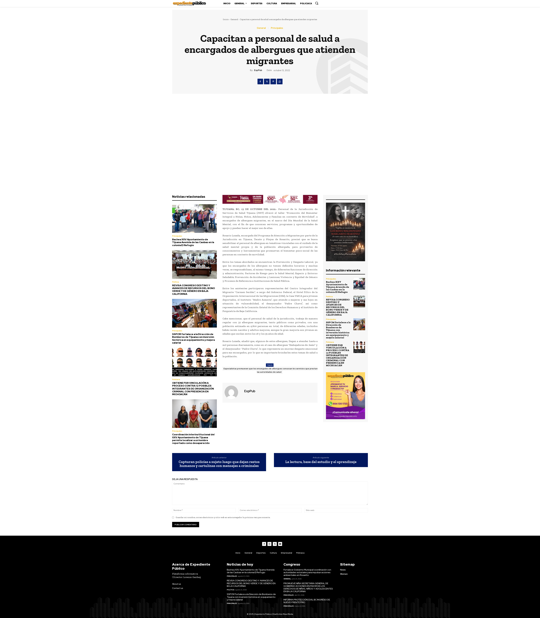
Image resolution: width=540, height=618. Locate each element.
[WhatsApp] (280, 81)
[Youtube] (280, 544)
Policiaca (176, 379)
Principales (277, 28)
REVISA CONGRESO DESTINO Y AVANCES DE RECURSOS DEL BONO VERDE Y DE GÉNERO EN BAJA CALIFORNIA (193, 290)
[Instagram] (269, 544)
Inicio (226, 19)
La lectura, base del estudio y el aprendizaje (320, 462)
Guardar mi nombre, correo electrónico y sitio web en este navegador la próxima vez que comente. (223, 517)
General (234, 19)
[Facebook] (260, 81)
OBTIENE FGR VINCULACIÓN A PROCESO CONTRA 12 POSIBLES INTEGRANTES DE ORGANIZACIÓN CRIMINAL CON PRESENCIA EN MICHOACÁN (193, 388)
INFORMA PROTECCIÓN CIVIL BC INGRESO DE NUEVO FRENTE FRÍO (307, 601)
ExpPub (258, 70)
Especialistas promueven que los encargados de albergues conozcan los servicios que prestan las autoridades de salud (271, 370)
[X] (267, 81)
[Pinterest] (273, 81)
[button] (316, 3)
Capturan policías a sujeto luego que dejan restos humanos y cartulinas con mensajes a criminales (219, 464)
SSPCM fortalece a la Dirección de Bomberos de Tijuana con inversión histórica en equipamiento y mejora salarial (193, 338)
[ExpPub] (233, 392)
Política (175, 282)
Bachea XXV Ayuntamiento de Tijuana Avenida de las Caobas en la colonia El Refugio (193, 242)
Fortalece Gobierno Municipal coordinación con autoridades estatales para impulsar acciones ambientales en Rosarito (307, 572)
